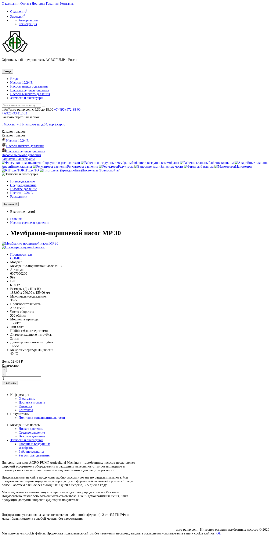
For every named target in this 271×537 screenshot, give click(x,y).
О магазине (27, 398)
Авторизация (28, 20)
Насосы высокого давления (30, 94)
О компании (10, 3)
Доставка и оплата (32, 402)
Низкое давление (22, 181)
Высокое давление (23, 189)
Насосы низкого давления (29, 86)
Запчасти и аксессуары (26, 98)
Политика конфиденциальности (42, 417)
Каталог (14, 135)
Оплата (25, 3)
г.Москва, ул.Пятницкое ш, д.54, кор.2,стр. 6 (33, 124)
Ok (218, 533)
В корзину (9, 383)
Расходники (18, 196)
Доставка (38, 3)
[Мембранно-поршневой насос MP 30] (30, 243)
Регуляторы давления (34, 455)
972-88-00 (67, 109)
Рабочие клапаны (31, 451)
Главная (16, 219)
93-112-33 (14, 113)
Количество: (10, 365)
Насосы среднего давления (29, 90)
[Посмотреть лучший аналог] (23, 247)
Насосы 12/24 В (21, 82)
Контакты (67, 3)
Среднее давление (23, 185)
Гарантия (52, 3)
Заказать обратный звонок (21, 117)
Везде (14, 79)
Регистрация (28, 24)
